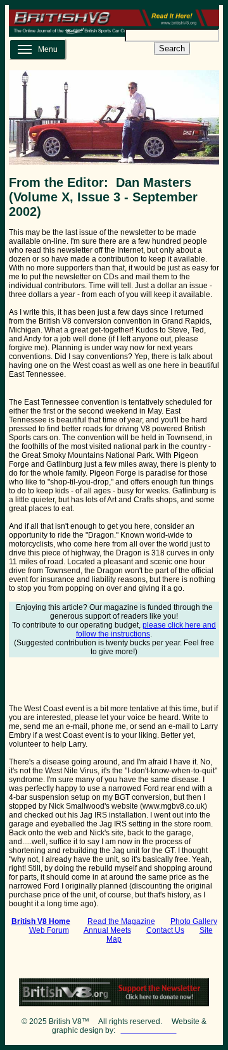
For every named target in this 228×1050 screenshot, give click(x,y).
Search (172, 48)
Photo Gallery (193, 921)
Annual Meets (107, 930)
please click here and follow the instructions (146, 629)
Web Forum (49, 930)
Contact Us (165, 930)
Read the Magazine (121, 921)
